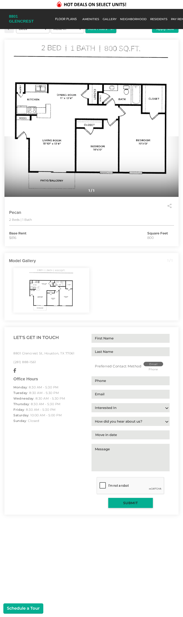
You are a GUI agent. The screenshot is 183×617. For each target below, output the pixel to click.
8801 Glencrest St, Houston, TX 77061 (43, 353)
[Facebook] (14, 371)
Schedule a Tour (23, 608)
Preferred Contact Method (118, 366)
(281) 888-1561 (24, 362)
